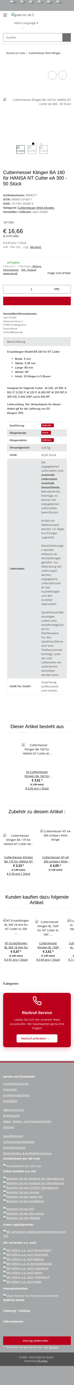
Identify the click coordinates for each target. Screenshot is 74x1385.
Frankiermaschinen (16, 1084)
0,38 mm (46, 440)
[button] (17, 27)
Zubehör (46, 425)
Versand (36, 247)
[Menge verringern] (7, 289)
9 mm (45, 432)
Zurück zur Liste (15, 53)
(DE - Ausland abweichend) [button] (19, 271)
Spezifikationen (13, 1136)
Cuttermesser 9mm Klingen (36, 208)
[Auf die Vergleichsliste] (52, 75)
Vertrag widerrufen (36, 1341)
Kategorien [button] (11, 983)
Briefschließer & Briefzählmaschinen (27, 1153)
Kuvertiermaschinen (16, 1095)
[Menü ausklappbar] (5, 13)
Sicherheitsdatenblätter (19, 1142)
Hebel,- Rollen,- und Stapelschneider (27, 1121)
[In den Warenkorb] (6, 65)
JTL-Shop (43, 1361)
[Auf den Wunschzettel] (62, 75)
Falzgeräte (10, 1089)
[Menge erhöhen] (66, 289)
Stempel (8, 1127)
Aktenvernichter (13, 1110)
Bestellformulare (14, 1147)
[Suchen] (66, 37)
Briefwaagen (11, 1115)
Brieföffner (10, 1101)
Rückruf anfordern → (36, 1038)
